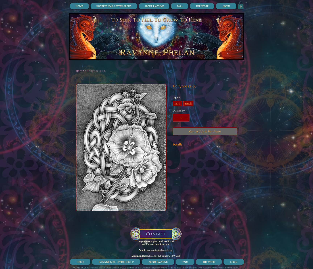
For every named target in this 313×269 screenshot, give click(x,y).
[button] (241, 5)
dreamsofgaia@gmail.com (159, 250)
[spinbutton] (181, 117)
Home (80, 71)
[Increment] (186, 117)
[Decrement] (176, 117)
